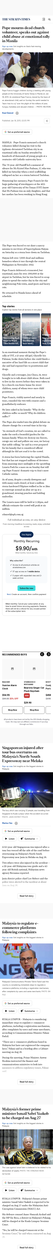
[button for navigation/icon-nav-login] (43, 19)
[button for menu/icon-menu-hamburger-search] (49, 19)
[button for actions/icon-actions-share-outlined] (47, 121)
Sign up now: (7, 46)
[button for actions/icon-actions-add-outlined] (17, 113)
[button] (43, 19)
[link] (16, 19)
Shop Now (12, 710)
